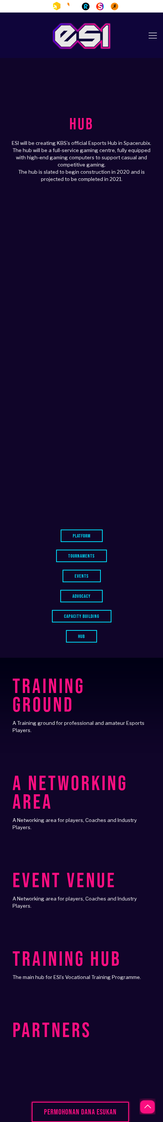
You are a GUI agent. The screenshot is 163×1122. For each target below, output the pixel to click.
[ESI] (81, 35)
